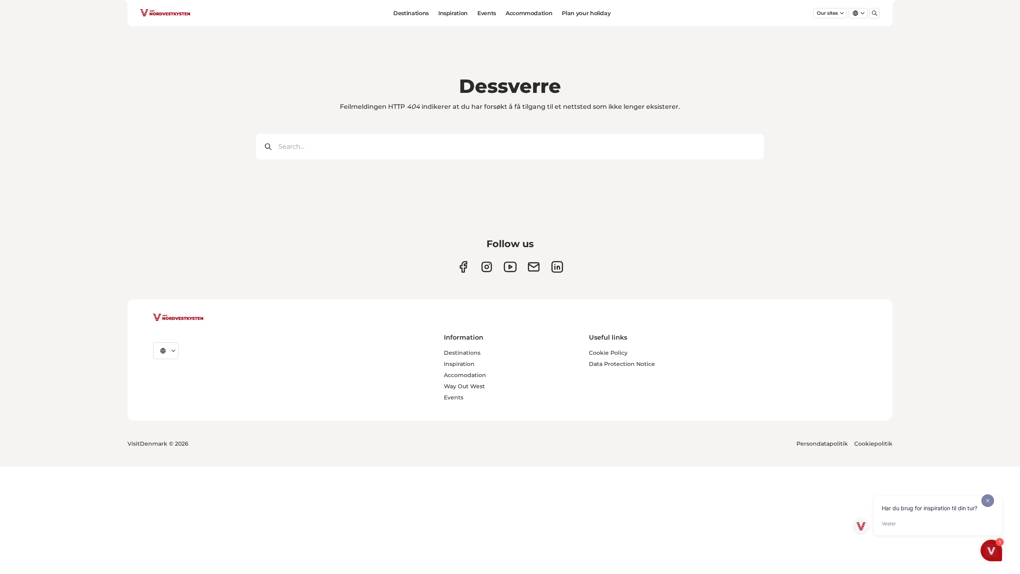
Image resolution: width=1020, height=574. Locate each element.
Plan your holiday (586, 13)
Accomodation (465, 375)
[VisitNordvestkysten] (178, 318)
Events (486, 13)
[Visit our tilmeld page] (534, 267)
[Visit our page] (463, 267)
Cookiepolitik (873, 443)
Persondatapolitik (822, 443)
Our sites (827, 13)
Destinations (411, 13)
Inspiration (453, 13)
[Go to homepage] (165, 13)
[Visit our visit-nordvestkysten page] (557, 267)
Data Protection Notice (622, 364)
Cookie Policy (608, 352)
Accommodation (529, 13)
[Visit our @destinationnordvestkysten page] (510, 267)
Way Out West (464, 386)
